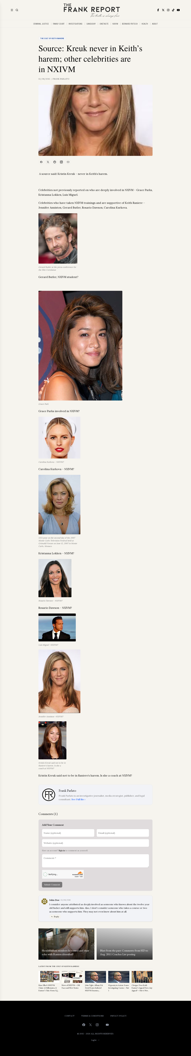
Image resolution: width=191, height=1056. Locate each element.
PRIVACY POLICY (118, 1016)
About (155, 24)
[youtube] (178, 10)
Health (145, 24)
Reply (56, 916)
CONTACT (70, 1016)
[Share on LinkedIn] (61, 162)
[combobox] (96, 1040)
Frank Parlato (61, 79)
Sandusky (91, 24)
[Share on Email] (68, 162)
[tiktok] (173, 10)
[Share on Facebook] (41, 162)
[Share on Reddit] (54, 162)
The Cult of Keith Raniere (52, 38)
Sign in (62, 850)
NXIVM (115, 24)
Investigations (75, 24)
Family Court (59, 24)
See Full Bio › (78, 799)
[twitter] (163, 10)
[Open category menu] (11, 10)
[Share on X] (48, 162)
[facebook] (158, 10)
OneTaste (104, 24)
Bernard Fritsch (130, 24)
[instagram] (168, 10)
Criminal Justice (41, 24)
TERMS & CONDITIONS (92, 1016)
